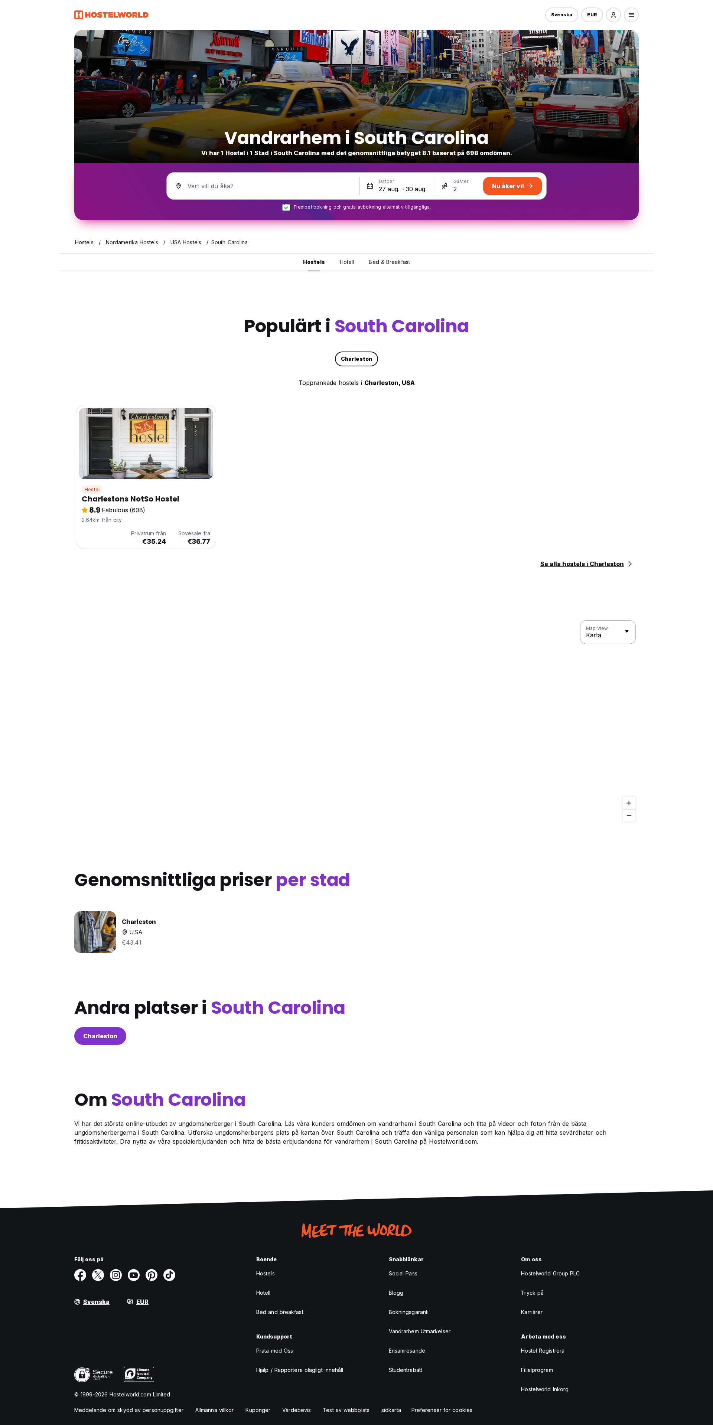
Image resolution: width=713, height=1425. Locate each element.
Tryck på (532, 1293)
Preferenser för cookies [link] (441, 1410)
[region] (356, 721)
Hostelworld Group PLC (550, 1273)
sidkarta (391, 1410)
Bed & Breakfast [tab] (389, 262)
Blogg (396, 1293)
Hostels (265, 1273)
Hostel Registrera (542, 1350)
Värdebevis (296, 1410)
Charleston (100, 1036)
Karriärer (532, 1312)
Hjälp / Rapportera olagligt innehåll (300, 1370)
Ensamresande (407, 1350)
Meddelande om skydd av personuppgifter (128, 1410)
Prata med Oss (274, 1350)
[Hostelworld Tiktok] (169, 1275)
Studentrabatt (405, 1370)
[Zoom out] (629, 815)
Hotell (263, 1293)
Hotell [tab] (347, 262)
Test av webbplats (346, 1410)
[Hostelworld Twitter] (98, 1275)
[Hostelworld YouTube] (134, 1275)
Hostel (92, 489)
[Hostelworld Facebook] (80, 1275)
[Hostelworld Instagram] (116, 1275)
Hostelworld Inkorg (545, 1389)
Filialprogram (537, 1370)
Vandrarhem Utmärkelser (419, 1331)
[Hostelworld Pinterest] (151, 1275)
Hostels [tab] (314, 262)
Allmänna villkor (214, 1410)
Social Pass (403, 1273)
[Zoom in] (629, 803)
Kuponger (257, 1410)
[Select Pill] (613, 14)
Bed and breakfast (279, 1312)
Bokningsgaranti (409, 1312)
